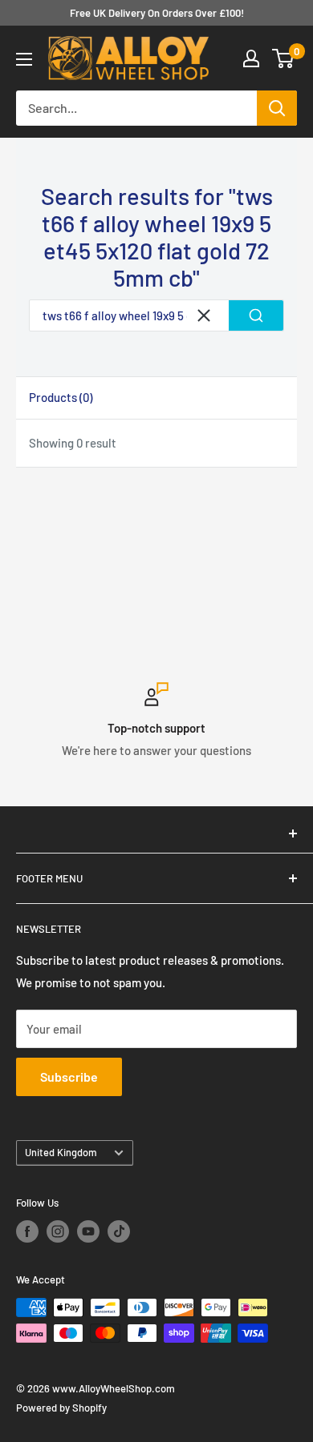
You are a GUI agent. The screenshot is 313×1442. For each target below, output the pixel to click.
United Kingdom (61, 1152)
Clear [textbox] (204, 315)
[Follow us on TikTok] (119, 1231)
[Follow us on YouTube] (88, 1231)
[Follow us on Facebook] (27, 1231)
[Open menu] (24, 59)
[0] (284, 58)
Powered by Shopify (61, 1407)
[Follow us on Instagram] (58, 1231)
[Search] (277, 108)
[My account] (251, 58)
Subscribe (69, 1076)
